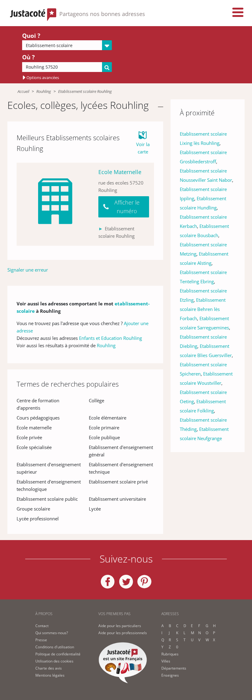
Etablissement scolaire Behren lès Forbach (203, 309)
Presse (41, 640)
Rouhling (43, 91)
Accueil (23, 91)
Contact (42, 625)
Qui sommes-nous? (51, 632)
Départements (173, 668)
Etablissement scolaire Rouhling (85, 91)
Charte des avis (48, 668)
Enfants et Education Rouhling (110, 338)
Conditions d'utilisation (54, 647)
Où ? (28, 57)
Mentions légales (50, 675)
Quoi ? (31, 36)
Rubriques (170, 654)
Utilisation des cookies (54, 661)
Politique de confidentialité (58, 654)
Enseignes (170, 675)
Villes (165, 661)
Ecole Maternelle (119, 172)
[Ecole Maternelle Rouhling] (55, 204)
